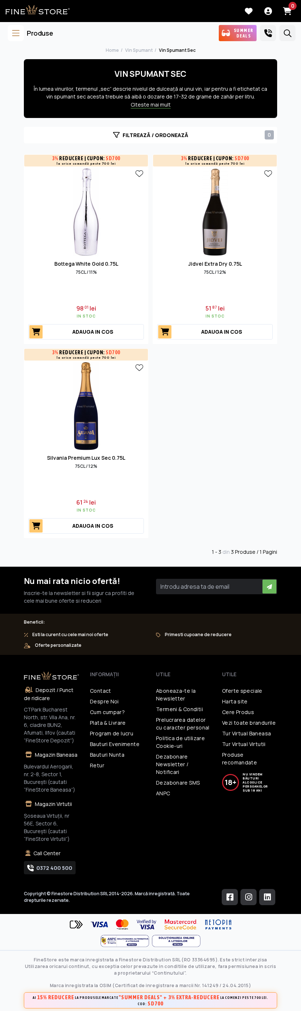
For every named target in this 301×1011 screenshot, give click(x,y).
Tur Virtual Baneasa (246, 733)
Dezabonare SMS (178, 782)
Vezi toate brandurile (249, 722)
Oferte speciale (242, 690)
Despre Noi (104, 701)
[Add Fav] (139, 173)
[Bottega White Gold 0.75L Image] (86, 211)
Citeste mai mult (151, 104)
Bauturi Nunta (107, 754)
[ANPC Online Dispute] (176, 941)
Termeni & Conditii (179, 709)
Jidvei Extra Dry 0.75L (215, 263)
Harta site (235, 701)
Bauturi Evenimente (114, 744)
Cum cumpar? (107, 712)
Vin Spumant (139, 50)
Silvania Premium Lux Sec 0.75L (86, 457)
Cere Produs (238, 712)
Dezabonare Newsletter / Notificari (172, 764)
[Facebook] (230, 897)
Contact (100, 690)
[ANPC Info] (126, 941)
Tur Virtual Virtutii (244, 744)
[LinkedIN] (267, 897)
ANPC (163, 793)
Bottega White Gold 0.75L (86, 263)
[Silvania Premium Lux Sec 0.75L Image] (86, 405)
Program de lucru (111, 733)
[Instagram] (248, 897)
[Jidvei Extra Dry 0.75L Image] (215, 211)
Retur (97, 765)
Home (112, 50)
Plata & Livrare (108, 722)
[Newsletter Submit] (269, 587)
